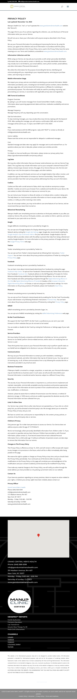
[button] (38, 537)
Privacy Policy (12, 258)
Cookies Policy (23, 696)
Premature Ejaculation (15, 622)
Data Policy (58, 286)
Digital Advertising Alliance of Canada (28, 281)
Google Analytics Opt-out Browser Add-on (21, 234)
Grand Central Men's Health (42, 682)
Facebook (11, 639)
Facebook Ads (22, 274)
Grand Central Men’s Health (16, 487)
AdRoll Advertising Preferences (52, 313)
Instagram (11, 642)
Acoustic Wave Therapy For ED (17, 627)
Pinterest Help (51, 299)
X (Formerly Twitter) (14, 644)
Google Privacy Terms (17, 242)
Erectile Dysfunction (14, 620)
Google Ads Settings (32, 232)
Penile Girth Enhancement (16, 629)
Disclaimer (31, 696)
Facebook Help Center (15, 271)
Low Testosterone (13, 625)
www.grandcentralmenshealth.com (51, 26)
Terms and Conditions (52, 696)
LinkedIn (10, 637)
